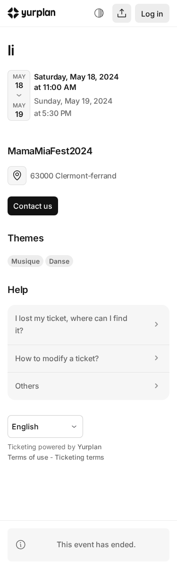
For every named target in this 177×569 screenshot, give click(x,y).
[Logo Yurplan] (32, 14)
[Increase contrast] (99, 13)
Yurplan (89, 447)
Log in (152, 13)
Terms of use (28, 457)
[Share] (121, 13)
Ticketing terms (79, 457)
